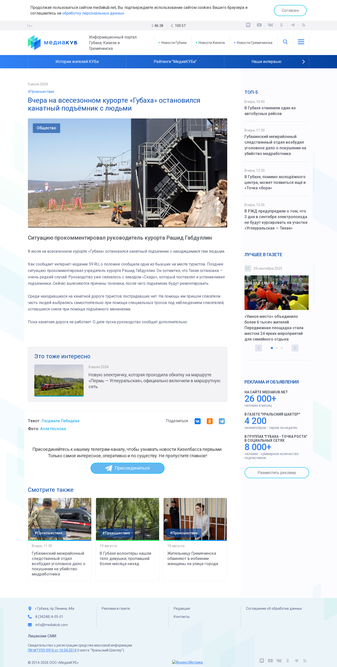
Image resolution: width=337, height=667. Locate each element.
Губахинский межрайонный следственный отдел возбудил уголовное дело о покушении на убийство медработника (58, 563)
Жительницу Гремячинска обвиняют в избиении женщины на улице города (192, 558)
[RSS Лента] (303, 26)
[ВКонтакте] (270, 26)
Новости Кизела (212, 43)
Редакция (182, 608)
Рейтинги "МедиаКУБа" (175, 61)
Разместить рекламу (277, 472)
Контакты (181, 617)
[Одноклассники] (281, 26)
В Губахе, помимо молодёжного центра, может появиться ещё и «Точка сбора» (275, 182)
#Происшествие (41, 92)
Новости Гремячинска (254, 43)
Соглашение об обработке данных (274, 608)
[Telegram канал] (292, 26)
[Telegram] (221, 421)
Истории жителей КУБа (77, 61)
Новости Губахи (174, 43)
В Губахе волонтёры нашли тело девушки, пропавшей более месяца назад (125, 558)
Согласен (290, 10)
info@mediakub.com (51, 625)
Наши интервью (266, 61)
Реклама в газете (116, 608)
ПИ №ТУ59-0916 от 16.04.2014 (52, 650)
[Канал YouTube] (259, 26)
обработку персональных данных (93, 13)
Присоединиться (132, 468)
